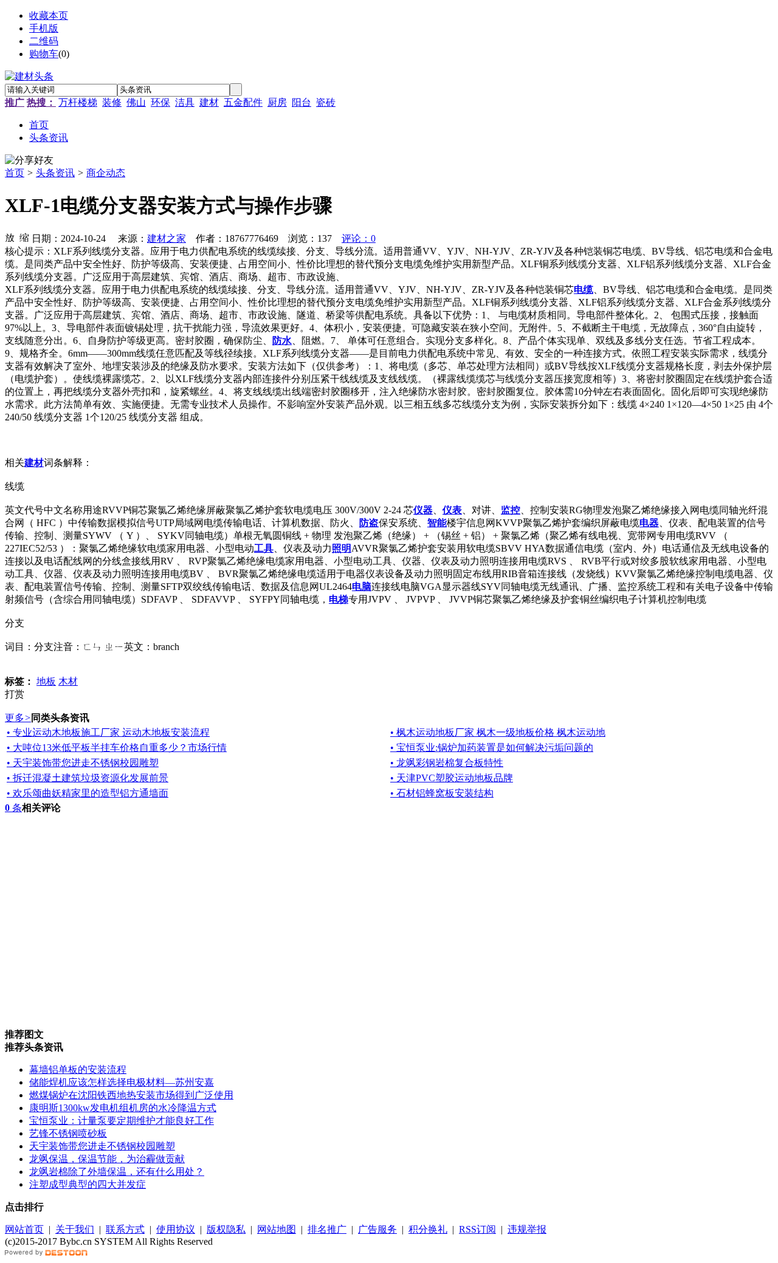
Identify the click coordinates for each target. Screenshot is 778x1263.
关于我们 (74, 1229)
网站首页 (24, 1229)
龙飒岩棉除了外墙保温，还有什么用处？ (116, 1171)
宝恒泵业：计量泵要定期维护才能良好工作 (121, 1120)
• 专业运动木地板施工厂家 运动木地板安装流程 (108, 732)
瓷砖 (326, 102)
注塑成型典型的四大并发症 (87, 1184)
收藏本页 (48, 15)
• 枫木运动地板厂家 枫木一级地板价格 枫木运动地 (497, 732)
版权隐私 (226, 1229)
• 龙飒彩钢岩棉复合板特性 (446, 763)
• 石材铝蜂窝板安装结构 (442, 793)
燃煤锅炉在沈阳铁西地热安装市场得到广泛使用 (131, 1095)
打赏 (14, 694)
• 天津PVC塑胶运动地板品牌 (451, 778)
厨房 (277, 102)
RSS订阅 (477, 1229)
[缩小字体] (24, 237)
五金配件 (243, 102)
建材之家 (166, 238)
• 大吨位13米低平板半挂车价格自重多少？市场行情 (117, 747)
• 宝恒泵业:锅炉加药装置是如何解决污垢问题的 (491, 747)
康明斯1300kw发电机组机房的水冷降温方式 (122, 1108)
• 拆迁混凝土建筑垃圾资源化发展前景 (87, 778)
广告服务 (377, 1229)
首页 (14, 173)
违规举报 (527, 1229)
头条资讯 (55, 173)
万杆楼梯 (77, 102)
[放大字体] (10, 237)
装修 (112, 102)
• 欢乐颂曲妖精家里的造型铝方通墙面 (87, 793)
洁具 (184, 102)
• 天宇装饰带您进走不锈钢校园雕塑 (83, 763)
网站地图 (276, 1229)
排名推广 (327, 1229)
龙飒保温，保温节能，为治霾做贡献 (107, 1159)
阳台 (301, 102)
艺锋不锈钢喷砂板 (68, 1133)
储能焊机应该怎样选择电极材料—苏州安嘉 (121, 1082)
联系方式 (125, 1229)
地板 (46, 681)
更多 (18, 718)
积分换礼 (427, 1229)
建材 (209, 102)
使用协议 (175, 1229)
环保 (160, 102)
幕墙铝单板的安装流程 (77, 1069)
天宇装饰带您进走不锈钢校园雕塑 (102, 1146)
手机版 (43, 28)
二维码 (43, 41)
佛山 (136, 102)
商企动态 (105, 173)
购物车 (43, 54)
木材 (68, 681)
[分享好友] (29, 160)
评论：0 (359, 238)
